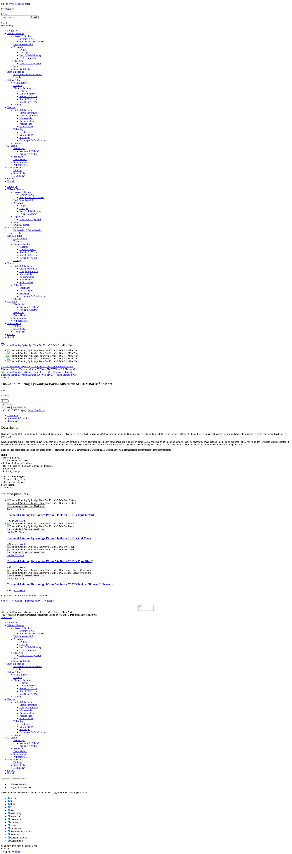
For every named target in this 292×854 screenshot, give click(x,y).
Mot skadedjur (26, 710)
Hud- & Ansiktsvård (23, 636)
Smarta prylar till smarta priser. (15, 3)
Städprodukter (26, 718)
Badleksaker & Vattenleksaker (27, 666)
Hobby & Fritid (14, 672)
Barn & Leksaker (15, 663)
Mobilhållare (19, 767)
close (17, 851)
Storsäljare (12, 622)
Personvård (18, 639)
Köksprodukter (26, 713)
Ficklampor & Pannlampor (32, 732)
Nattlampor (24, 729)
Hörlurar (17, 762)
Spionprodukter (20, 754)
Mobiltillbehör (14, 759)
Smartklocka (19, 765)
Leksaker (17, 669)
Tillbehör (23, 683)
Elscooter (17, 677)
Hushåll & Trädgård (23, 702)
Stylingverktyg (26, 631)
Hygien (23, 641)
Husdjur (17, 735)
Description (12, 415)
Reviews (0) (13, 421)
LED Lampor (26, 726)
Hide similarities (18, 784)
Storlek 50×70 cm (28, 694)
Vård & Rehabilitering (30, 647)
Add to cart (7, 404)
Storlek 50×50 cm (28, 691)
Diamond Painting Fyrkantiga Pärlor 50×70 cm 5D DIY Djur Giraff (49, 561)
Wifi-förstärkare (20, 757)
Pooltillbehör (25, 715)
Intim (15, 658)
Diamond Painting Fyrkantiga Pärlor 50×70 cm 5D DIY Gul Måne (49, 538)
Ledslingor (24, 724)
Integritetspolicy (32, 600)
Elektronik (12, 737)
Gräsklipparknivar (28, 705)
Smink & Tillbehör (22, 661)
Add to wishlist (19, 407)
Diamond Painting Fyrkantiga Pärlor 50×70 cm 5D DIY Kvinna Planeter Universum (60, 584)
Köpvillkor (17, 600)
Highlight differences (20, 787)
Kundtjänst (48, 600)
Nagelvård (18, 652)
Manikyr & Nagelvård (30, 655)
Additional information (18, 418)
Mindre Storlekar (27, 685)
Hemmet (11, 699)
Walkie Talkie (20, 674)
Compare (6, 407)
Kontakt (11, 773)
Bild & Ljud (19, 740)
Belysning (18, 721)
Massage (23, 644)
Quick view (39, 506)
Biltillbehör (18, 748)
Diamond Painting (22, 680)
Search (34, 17)
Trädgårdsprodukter (28, 707)
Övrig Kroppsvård (28, 650)
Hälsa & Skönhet (15, 625)
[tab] (149, 415)
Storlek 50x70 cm (36, 410)
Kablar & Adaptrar (28, 746)
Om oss (5, 600)
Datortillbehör (20, 751)
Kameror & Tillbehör (29, 743)
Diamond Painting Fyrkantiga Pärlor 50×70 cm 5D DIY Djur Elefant (50, 514)
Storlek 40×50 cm (28, 688)
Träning (17, 696)
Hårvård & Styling (22, 628)
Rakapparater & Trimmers (31, 633)
